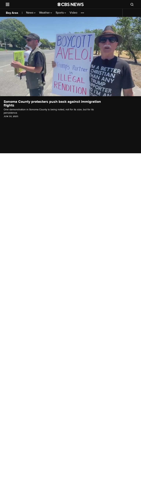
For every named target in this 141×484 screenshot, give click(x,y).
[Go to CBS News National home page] (70, 4)
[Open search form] (132, 4)
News (30, 12)
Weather (44, 12)
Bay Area (12, 13)
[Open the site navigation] (27, 4)
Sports (60, 12)
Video (73, 12)
